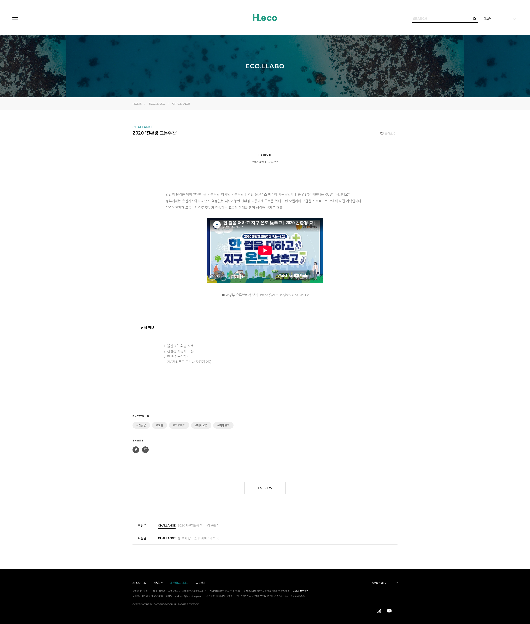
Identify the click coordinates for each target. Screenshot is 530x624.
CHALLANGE (181, 104)
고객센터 (200, 582)
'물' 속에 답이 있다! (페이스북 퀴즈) (188, 538)
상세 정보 (147, 328)
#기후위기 (179, 425)
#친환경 (141, 425)
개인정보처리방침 (179, 582)
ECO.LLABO (157, 104)
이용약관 (158, 582)
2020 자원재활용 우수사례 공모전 (188, 525)
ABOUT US (139, 582)
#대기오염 (201, 425)
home (137, 104)
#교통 (159, 425)
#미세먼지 (223, 425)
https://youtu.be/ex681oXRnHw (284, 295)
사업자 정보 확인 (300, 591)
